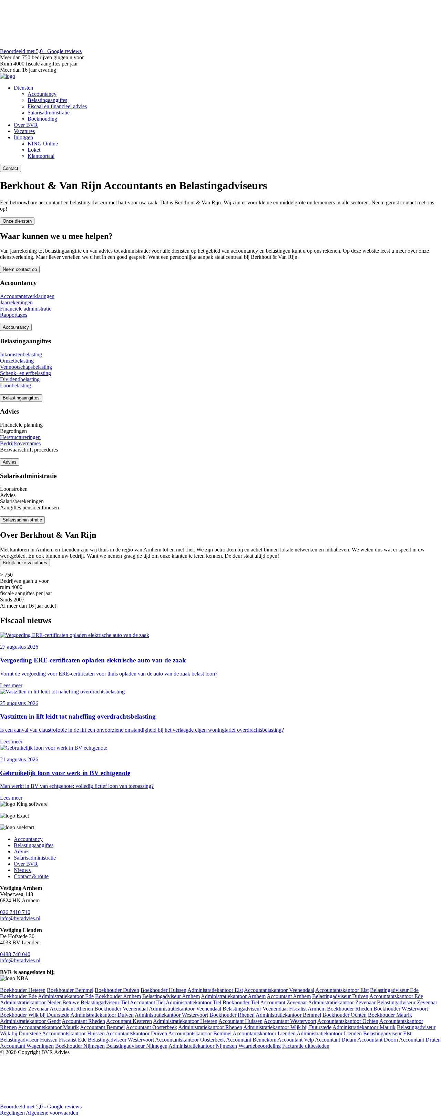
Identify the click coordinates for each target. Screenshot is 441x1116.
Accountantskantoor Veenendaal (279, 990)
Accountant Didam (335, 1040)
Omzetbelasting (17, 361)
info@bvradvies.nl (20, 918)
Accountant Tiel (147, 1002)
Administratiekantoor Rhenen (210, 1027)
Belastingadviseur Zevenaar (407, 1002)
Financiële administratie (25, 309)
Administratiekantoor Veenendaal (185, 1009)
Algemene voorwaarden (52, 1113)
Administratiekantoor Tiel (193, 1002)
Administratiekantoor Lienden (329, 1033)
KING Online (43, 143)
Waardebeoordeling (259, 1046)
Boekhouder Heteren (22, 990)
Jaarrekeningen (16, 302)
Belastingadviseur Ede (394, 990)
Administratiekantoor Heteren (185, 1021)
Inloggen (23, 137)
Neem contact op (20, 269)
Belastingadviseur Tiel (105, 1002)
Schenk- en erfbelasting (25, 373)
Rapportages (13, 315)
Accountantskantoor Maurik (48, 1027)
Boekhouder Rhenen (232, 1015)
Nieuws (22, 870)
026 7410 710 (15, 912)
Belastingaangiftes (47, 100)
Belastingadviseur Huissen (29, 1040)
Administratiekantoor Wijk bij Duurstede (287, 1027)
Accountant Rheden (83, 1021)
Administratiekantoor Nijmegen (202, 1046)
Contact (10, 168)
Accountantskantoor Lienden (264, 1033)
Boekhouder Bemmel (70, 990)
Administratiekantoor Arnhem (233, 996)
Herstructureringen (20, 437)
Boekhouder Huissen (163, 990)
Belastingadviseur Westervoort (121, 1040)
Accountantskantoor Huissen (73, 1033)
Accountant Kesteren (129, 1021)
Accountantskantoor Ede (396, 996)
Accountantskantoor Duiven (136, 1033)
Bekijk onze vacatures (25, 562)
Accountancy (42, 94)
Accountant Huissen (240, 1021)
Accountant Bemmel (102, 1027)
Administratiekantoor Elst (215, 990)
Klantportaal (41, 156)
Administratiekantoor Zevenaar (342, 1002)
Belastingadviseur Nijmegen (136, 1046)
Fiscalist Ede (72, 1040)
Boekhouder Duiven (117, 990)
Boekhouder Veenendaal (121, 1009)
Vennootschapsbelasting (26, 367)
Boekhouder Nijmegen (80, 1046)
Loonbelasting (15, 385)
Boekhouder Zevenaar (24, 1009)
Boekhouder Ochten (344, 1015)
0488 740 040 (15, 954)
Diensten (23, 88)
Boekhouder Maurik (390, 1015)
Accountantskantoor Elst (342, 990)
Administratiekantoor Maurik (364, 1027)
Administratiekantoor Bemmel (288, 1015)
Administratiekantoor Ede (66, 996)
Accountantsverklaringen (27, 296)
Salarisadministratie (49, 112)
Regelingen (12, 1113)
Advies (10, 462)
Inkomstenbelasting (21, 354)
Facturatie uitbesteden (305, 1046)
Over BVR (26, 125)
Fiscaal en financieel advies (57, 106)
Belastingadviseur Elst (387, 1033)
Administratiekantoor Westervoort (171, 1015)
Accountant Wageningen (27, 1046)
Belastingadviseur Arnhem (171, 996)
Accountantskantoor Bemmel (200, 1033)
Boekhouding (42, 119)
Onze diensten (17, 221)
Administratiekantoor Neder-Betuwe (39, 1002)
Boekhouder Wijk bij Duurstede (34, 1015)
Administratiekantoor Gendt (30, 1021)
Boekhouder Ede (18, 996)
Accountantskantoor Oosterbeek (190, 1040)
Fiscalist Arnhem (307, 1009)
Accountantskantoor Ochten (347, 1021)
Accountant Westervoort (290, 1021)
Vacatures (24, 131)
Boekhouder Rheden (349, 1009)
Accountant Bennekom (251, 1040)
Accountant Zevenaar (283, 1002)
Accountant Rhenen (71, 1009)
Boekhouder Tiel (241, 1002)
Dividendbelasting (20, 379)
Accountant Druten (420, 1040)
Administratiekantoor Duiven (102, 1015)
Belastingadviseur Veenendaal (255, 1009)
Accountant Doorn (377, 1040)
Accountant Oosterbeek (151, 1027)
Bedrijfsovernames (20, 443)
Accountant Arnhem (289, 996)
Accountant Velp (295, 1040)
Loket (34, 150)
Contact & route (31, 876)
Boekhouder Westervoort (400, 1009)
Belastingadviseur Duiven (340, 996)
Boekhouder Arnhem (118, 996)
